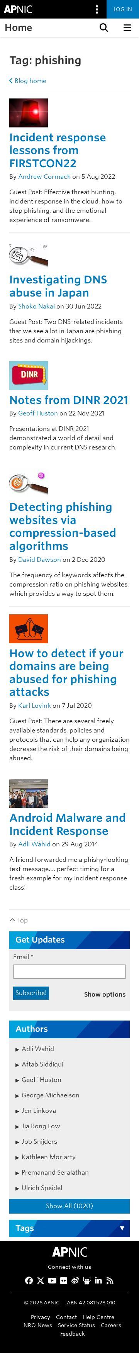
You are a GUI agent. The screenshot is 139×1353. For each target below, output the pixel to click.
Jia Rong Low (41, 1126)
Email (23, 957)
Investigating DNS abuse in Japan (58, 286)
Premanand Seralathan (55, 1172)
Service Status (76, 1325)
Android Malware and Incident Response (67, 824)
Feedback (72, 1333)
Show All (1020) (69, 1206)
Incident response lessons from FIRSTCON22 (57, 150)
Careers (111, 1325)
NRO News (38, 1325)
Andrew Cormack (44, 176)
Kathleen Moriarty (49, 1157)
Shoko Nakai (36, 306)
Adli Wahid (34, 844)
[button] (103, 28)
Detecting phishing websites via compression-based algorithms (62, 526)
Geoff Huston (38, 413)
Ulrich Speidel (42, 1188)
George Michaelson (51, 1095)
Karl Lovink (34, 705)
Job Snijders (39, 1141)
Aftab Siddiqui (42, 1064)
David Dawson (39, 559)
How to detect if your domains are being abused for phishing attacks (66, 673)
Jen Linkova (39, 1110)
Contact (66, 1317)
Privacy (40, 1317)
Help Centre (98, 1317)
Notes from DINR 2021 (68, 400)
